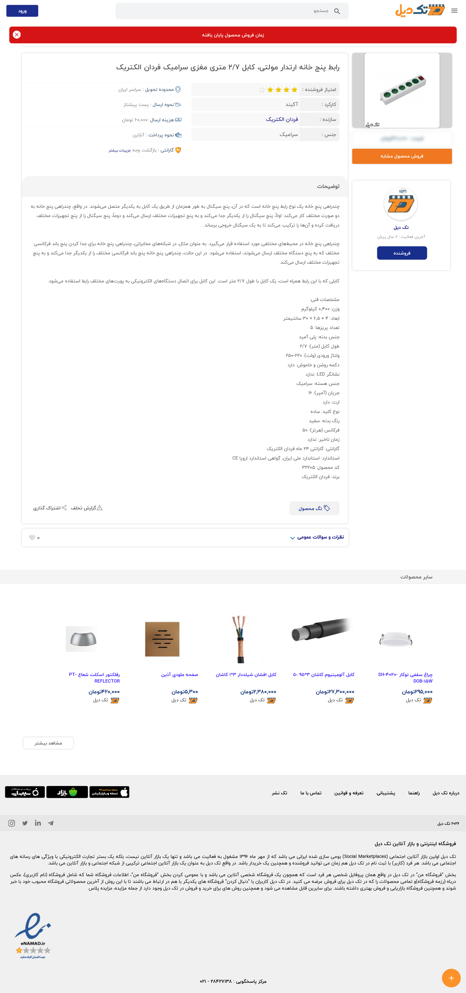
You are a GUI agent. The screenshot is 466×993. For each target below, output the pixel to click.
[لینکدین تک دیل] (38, 824)
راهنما (414, 793)
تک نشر (279, 793)
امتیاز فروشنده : (319, 89)
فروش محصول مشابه (402, 156)
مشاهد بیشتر (48, 743)
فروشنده (402, 253)
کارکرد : (328, 104)
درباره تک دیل (446, 793)
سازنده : (328, 119)
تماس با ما (310, 793)
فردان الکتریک (282, 119)
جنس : (329, 134)
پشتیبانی (386, 793)
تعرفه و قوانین (349, 793)
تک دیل (413, 700)
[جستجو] (337, 12)
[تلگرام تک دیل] (50, 824)
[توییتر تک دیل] (25, 824)
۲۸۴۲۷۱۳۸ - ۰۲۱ (216, 981)
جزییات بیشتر (120, 150)
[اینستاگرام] (11, 824)
